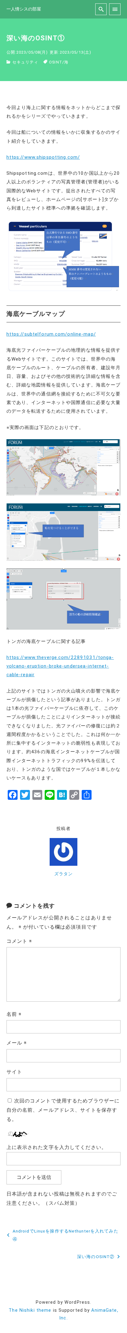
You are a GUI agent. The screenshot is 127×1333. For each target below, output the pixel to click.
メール (16, 1043)
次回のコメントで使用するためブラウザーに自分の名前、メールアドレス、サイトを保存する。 (63, 1110)
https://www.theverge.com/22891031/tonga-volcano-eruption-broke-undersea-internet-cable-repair (60, 666)
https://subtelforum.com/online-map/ (51, 334)
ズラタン (63, 874)
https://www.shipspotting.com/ (43, 157)
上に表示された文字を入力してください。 (56, 1147)
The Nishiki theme (30, 1310)
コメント (19, 941)
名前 (14, 1014)
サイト (14, 1072)
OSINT (55, 62)
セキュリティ (25, 62)
